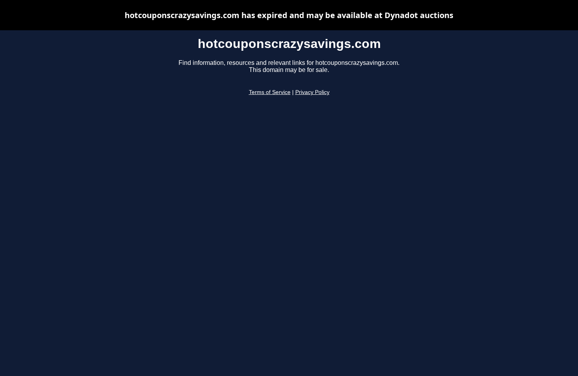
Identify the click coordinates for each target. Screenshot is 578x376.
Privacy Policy (312, 92)
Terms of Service (270, 92)
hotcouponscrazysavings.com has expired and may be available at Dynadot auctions (289, 15)
